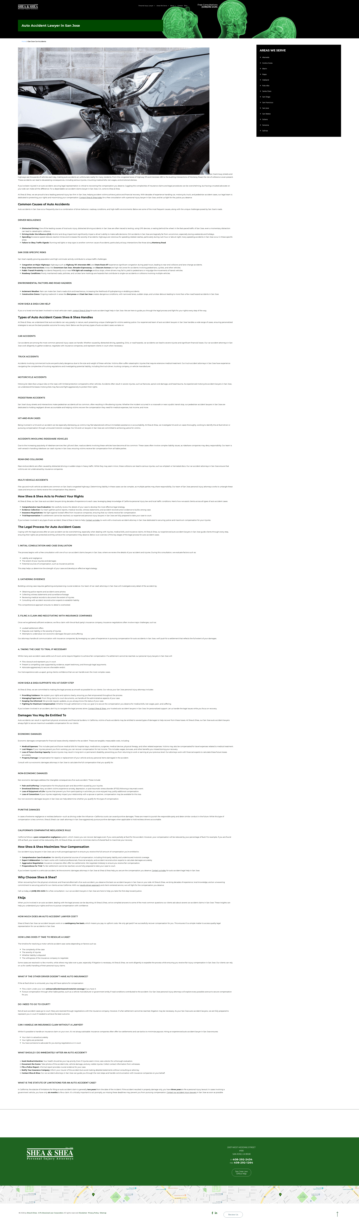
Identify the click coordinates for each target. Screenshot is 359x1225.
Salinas (265, 131)
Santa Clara (266, 91)
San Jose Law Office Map (241, 1172)
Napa (264, 74)
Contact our (172, 1092)
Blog (185, 6)
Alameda (265, 57)
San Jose (265, 108)
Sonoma (265, 125)
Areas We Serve (162, 6)
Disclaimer (83, 1213)
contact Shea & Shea (81, 311)
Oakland (265, 80)
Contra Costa (267, 63)
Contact (180, 6)
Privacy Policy (93, 1213)
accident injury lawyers (186, 1092)
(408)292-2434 (210, 7)
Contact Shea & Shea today (90, 198)
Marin (264, 68)
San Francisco (267, 102)
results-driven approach (90, 885)
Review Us (233, 1215)
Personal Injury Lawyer (145, 6)
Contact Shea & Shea (97, 709)
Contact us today (93, 520)
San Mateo (266, 114)
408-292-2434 (242, 1159)
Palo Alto (265, 85)
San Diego (266, 97)
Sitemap (103, 1213)
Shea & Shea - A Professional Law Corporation (45, 1213)
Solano (265, 119)
